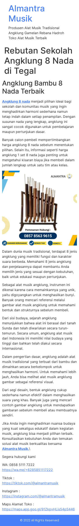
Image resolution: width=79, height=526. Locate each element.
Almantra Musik (26, 13)
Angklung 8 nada (16, 101)
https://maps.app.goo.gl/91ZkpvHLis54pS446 (38, 509)
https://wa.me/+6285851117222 (27, 470)
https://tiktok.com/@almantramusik (30, 483)
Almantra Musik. (15, 449)
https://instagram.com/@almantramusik (33, 496)
